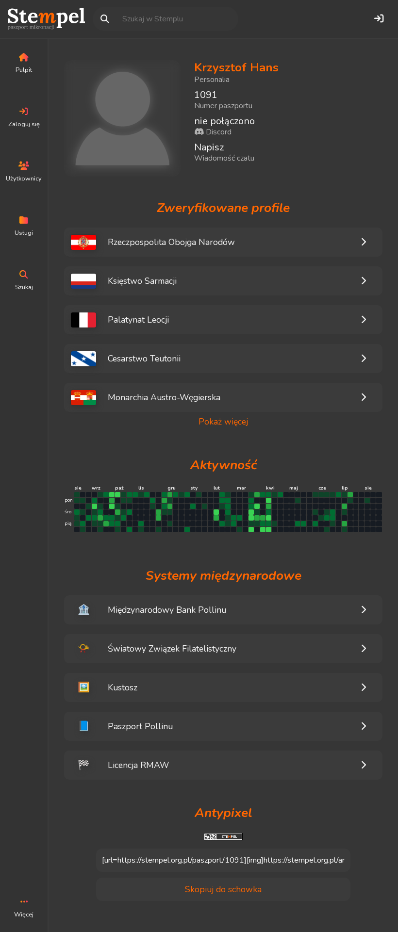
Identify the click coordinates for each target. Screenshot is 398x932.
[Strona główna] (46, 19)
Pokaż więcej (223, 422)
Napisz (209, 147)
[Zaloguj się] (378, 19)
